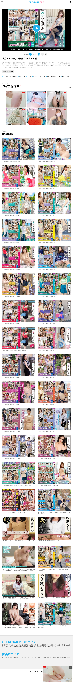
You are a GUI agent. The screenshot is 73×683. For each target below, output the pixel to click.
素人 (68, 76)
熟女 (63, 76)
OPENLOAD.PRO (39, 671)
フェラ (29, 76)
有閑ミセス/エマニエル (53, 76)
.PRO (36, 2)
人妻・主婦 (42, 76)
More (69, 87)
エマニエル (22, 76)
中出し (35, 76)
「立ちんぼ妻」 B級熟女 (10, 76)
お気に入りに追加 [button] (8, 72)
